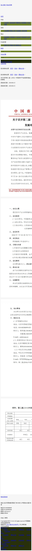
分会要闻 (7, 31)
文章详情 (3, 63)
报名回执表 (4, 497)
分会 (5, 528)
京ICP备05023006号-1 (12, 524)
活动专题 (24, 31)
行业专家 (7, 531)
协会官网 (9, 5)
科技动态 (24, 37)
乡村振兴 (12, 37)
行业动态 (18, 37)
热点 (2, 538)
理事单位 (18, 22)
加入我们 (3, 5)
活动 (15, 68)
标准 (2, 48)
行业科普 (4, 544)
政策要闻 (7, 37)
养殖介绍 (12, 45)
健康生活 (18, 45)
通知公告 (12, 31)
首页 (2, 16)
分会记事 (3, 54)
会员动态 (7, 542)
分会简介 (7, 22)
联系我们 (24, 22)
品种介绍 (7, 45)
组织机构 (12, 22)
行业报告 (18, 31)
